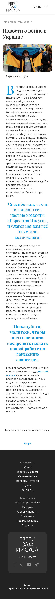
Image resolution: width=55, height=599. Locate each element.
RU (40, 6)
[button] (46, 6)
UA (35, 6)
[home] (12, 7)
